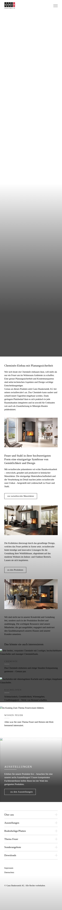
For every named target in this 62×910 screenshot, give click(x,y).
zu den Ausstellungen (21, 792)
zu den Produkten (15, 570)
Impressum (8, 868)
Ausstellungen (11, 822)
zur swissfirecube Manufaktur (20, 496)
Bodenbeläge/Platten (15, 830)
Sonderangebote (12, 847)
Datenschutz (9, 872)
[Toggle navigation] (55, 6)
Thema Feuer (11, 839)
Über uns (9, 814)
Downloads (10, 855)
